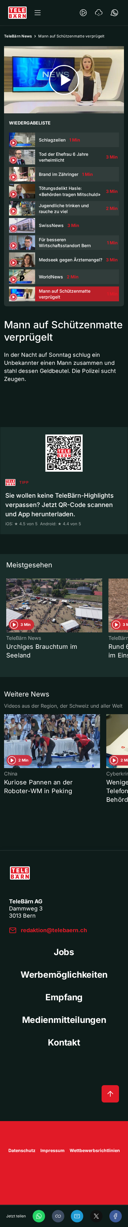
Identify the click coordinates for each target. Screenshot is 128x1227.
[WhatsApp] (39, 1216)
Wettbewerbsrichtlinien (95, 1150)
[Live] (83, 13)
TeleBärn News (18, 36)
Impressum (52, 1150)
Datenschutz (21, 1150)
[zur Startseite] (17, 13)
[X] (96, 1216)
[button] (58, 1216)
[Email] (77, 1216)
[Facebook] (115, 1216)
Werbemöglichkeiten (64, 974)
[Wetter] (98, 13)
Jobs (64, 952)
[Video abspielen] (64, 79)
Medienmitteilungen (64, 1020)
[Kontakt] (114, 13)
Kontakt (64, 1042)
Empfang (64, 997)
